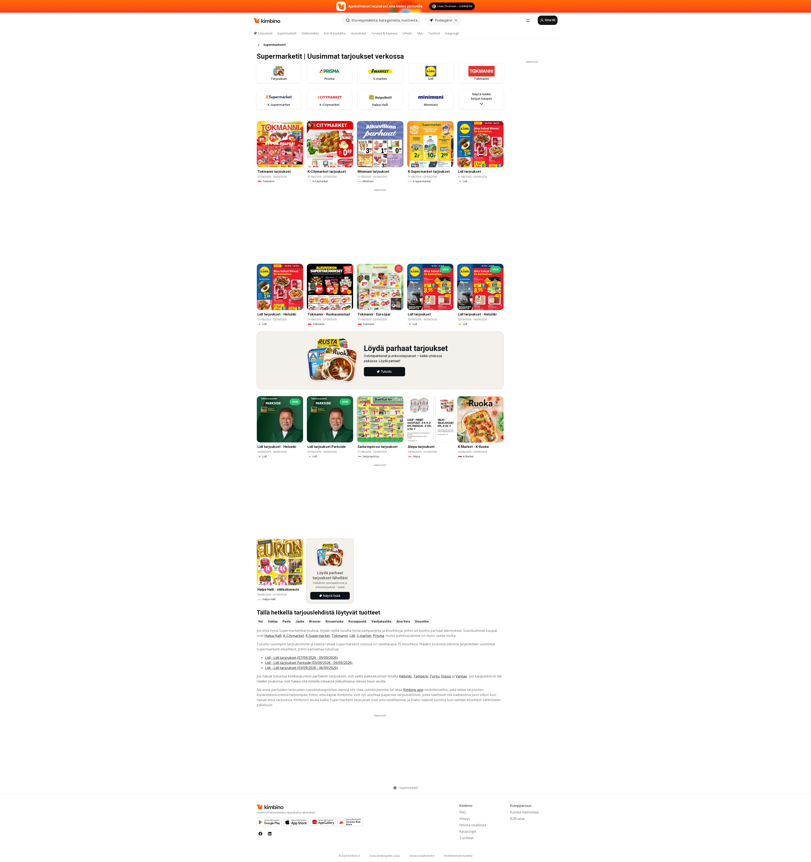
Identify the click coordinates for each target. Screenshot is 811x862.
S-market (364, 635)
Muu (420, 33)
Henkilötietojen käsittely (458, 856)
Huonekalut (358, 33)
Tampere (420, 676)
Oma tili (549, 20)
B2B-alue (517, 818)
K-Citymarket (293, 635)
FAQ (462, 812)
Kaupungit (452, 33)
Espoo (446, 676)
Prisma (378, 635)
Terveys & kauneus (384, 33)
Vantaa (461, 676)
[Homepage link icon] (395, 788)
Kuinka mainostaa (524, 812)
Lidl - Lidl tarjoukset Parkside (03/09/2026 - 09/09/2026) (308, 662)
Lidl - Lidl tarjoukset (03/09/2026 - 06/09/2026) (301, 667)
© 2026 (349, 856)
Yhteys (464, 818)
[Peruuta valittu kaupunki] (456, 20)
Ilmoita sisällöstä (472, 825)
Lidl (352, 635)
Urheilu (407, 33)
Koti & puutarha (335, 33)
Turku (435, 676)
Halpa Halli (273, 635)
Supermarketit (287, 33)
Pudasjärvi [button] (443, 20)
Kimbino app (413, 689)
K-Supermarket (318, 635)
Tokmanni (340, 635)
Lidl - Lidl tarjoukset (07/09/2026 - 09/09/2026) (301, 657)
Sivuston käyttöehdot (421, 856)
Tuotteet (434, 33)
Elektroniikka (310, 33)
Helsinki (405, 676)
